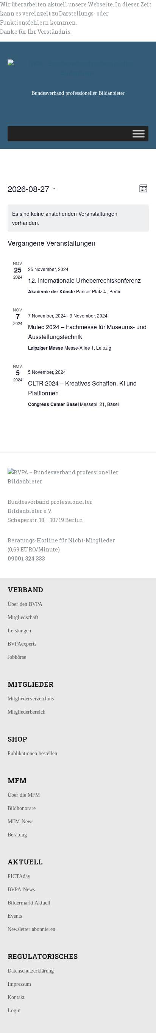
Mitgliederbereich (26, 712)
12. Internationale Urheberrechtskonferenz (84, 280)
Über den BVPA (25, 604)
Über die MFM (24, 795)
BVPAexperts (22, 644)
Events (15, 916)
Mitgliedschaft (23, 617)
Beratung (17, 835)
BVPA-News (21, 889)
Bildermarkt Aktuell (29, 903)
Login (14, 1010)
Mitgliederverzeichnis (31, 699)
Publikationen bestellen (32, 753)
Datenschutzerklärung (31, 971)
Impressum (19, 984)
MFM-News (20, 821)
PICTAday (19, 876)
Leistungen (19, 630)
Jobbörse (17, 657)
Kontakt (16, 997)
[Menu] (139, 133)
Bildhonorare (22, 808)
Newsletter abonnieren (31, 929)
